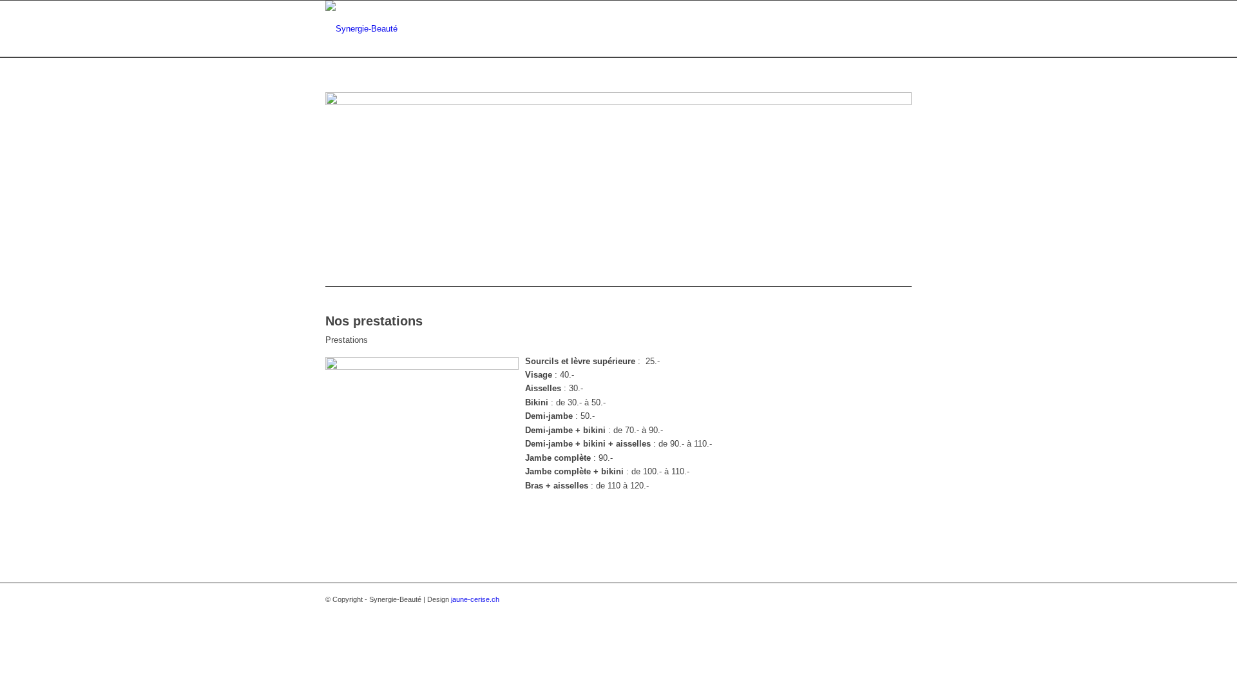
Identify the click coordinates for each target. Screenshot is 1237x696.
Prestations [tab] (346, 340)
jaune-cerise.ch (475, 599)
